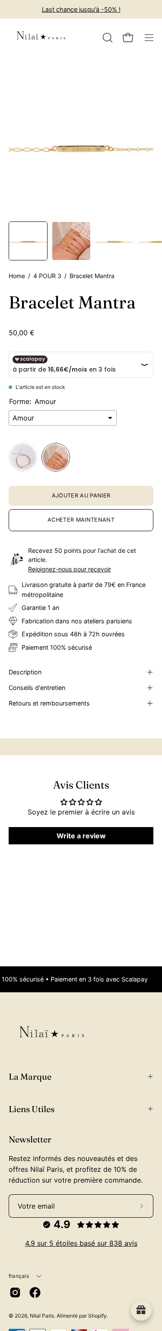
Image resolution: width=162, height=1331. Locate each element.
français (19, 1276)
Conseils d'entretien (37, 687)
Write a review (81, 835)
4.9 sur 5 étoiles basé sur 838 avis (81, 1243)
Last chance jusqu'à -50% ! (81, 9)
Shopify (97, 1315)
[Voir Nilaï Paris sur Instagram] (15, 1292)
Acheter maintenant (81, 519)
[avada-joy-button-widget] (141, 1310)
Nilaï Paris (42, 1315)
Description (25, 672)
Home (17, 275)
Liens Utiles (31, 1108)
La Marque (30, 1076)
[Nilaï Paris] (41, 37)
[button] (107, 38)
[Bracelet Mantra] (28, 240)
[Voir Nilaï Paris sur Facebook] (35, 1292)
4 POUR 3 (47, 275)
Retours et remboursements (49, 703)
